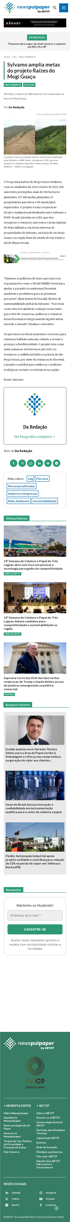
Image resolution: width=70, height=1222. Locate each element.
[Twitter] (7, 1199)
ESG (15, 57)
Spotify (15, 1205)
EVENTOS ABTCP (12, 573)
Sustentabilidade (45, 501)
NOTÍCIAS (29, 85)
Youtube (50, 1198)
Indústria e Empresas (22, 493)
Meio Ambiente (18, 501)
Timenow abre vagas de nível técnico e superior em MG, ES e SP (37, 45)
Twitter (15, 1198)
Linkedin (16, 1192)
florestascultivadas (21, 486)
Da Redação (16, 107)
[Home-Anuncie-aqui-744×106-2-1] (35, 258)
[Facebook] (13, 463)
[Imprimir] (48, 463)
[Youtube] (41, 1199)
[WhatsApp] (31, 463)
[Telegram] (56, 463)
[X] (22, 463)
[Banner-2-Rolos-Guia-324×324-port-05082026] (35, 991)
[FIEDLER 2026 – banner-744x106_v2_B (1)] (35, 22)
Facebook (51, 1205)
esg (30, 478)
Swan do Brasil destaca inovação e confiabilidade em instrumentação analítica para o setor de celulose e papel (34, 808)
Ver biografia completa (33, 436)
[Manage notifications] (57, 1208)
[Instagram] (41, 1193)
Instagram (51, 1192)
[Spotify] (7, 1205)
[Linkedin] (39, 463)
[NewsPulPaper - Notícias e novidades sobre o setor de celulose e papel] (27, 7)
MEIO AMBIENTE (27, 57)
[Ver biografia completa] (54, 436)
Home (7, 57)
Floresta (42, 478)
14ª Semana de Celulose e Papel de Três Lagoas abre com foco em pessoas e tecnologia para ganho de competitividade (33, 564)
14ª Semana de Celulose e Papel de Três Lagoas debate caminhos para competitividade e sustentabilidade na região (31, 623)
